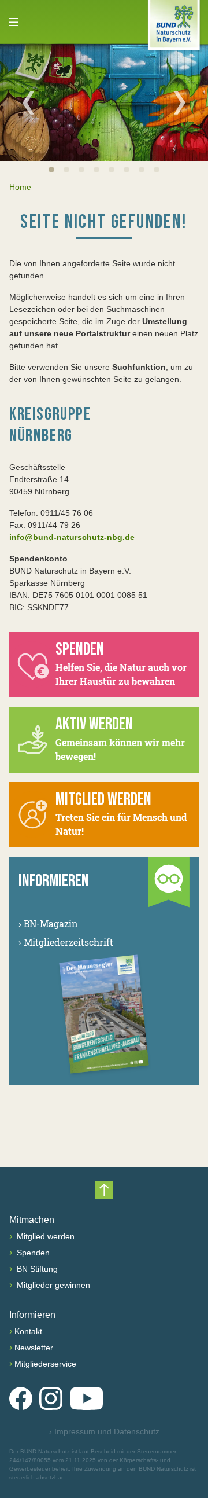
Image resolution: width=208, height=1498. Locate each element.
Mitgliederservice (45, 1363)
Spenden (32, 1252)
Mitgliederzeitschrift (65, 942)
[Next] (180, 102)
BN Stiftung (36, 1268)
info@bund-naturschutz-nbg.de (72, 537)
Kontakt (28, 1331)
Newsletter (33, 1347)
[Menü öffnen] (14, 22)
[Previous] (28, 102)
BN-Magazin (48, 923)
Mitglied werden (44, 1236)
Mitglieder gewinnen (52, 1285)
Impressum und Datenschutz (104, 1431)
